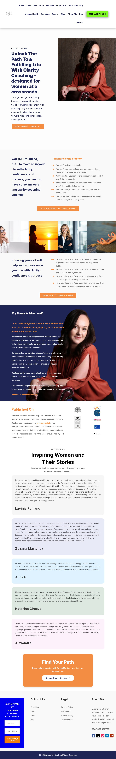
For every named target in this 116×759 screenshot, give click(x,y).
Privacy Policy (67, 707)
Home (21, 5)
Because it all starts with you (25, 395)
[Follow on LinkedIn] (107, 735)
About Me (72, 14)
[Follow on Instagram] (102, 735)
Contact (79, 23)
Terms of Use (67, 720)
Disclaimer (65, 711)
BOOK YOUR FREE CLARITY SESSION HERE (58, 209)
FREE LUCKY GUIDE (97, 14)
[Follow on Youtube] (112, 735)
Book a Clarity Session (57, 678)
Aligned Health (31, 14)
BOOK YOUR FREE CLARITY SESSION (58, 295)
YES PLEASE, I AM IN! (12, 740)
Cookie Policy (67, 715)
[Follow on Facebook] (93, 735)
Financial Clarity (76, 5)
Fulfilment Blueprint (55, 5)
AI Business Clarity (35, 5)
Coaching (45, 14)
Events (55, 14)
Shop (63, 14)
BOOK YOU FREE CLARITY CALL (28, 126)
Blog (81, 14)
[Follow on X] (98, 735)
